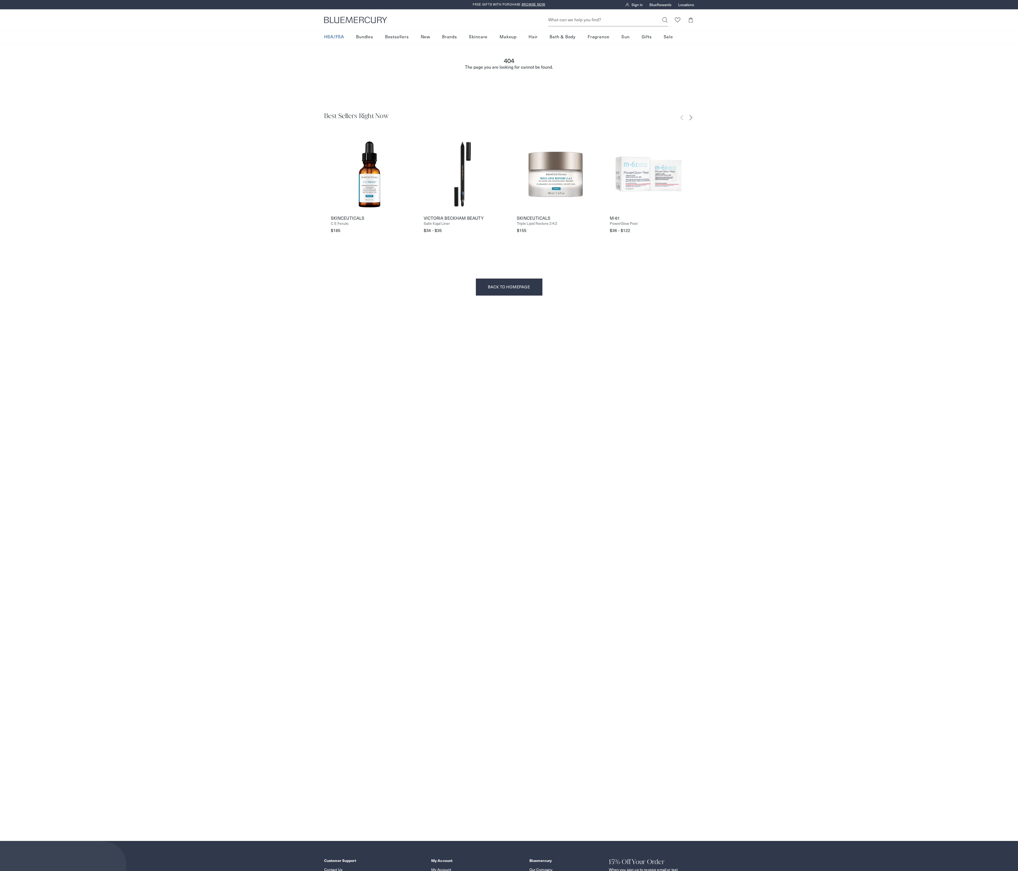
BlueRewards (660, 4)
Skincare (478, 36)
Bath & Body (563, 36)
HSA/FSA (334, 36)
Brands (449, 36)
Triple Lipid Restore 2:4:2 (537, 223)
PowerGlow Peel (623, 223)
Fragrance (598, 36)
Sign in (637, 4)
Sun (625, 36)
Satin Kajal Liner (437, 223)
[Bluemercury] (355, 20)
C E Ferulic (340, 223)
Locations (686, 4)
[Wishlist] (677, 19)
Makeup (508, 36)
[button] (690, 19)
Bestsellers (397, 36)
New (425, 36)
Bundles (364, 36)
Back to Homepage (509, 286)
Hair (533, 36)
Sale (668, 36)
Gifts (647, 36)
